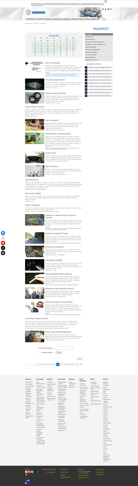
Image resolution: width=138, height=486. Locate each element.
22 (66, 49)
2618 (50, 364)
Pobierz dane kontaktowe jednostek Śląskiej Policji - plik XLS (107, 458)
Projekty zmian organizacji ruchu (62, 427)
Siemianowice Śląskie (106, 433)
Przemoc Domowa (49, 393)
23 (73, 49)
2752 (80, 364)
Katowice (105, 411)
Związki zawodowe (90, 57)
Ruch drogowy (61, 379)
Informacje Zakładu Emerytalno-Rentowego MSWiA (40, 432)
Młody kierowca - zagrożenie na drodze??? (62, 394)
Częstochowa (106, 399)
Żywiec (105, 452)
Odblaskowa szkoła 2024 (61, 420)
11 (41, 46)
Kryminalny (72, 379)
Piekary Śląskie (107, 423)
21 (60, 49)
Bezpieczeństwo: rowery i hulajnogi (62, 386)
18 (41, 49)
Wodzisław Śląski (107, 444)
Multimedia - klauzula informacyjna (95, 44)
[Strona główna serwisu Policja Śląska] (103, 9)
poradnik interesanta (100, 472)
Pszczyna (105, 425)
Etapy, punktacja (84, 403)
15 (66, 46)
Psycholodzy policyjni (40, 417)
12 (47, 46)
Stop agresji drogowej (61, 403)
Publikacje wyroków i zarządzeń (94, 42)
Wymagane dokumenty (83, 400)
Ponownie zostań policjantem (84, 417)
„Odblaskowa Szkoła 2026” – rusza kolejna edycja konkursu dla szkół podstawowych (62, 410)
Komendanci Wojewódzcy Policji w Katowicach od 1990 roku (40, 392)
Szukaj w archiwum (47, 352)
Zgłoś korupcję (94, 391)
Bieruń (105, 391)
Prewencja (49, 379)
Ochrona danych (90, 39)
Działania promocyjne (83, 384)
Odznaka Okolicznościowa (92, 49)
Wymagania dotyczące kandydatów (83, 392)
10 (35, 46)
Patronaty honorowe (91, 52)
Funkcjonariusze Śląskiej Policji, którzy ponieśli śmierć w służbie (41, 400)
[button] (28, 35)
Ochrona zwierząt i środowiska (51, 399)
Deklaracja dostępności (66, 477)
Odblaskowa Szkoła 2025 (61, 417)
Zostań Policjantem (82, 380)
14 (60, 46)
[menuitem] (30, 18)
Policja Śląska (39, 379)
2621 (61, 364)
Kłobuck (105, 413)
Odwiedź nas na (29, 472)
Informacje (36, 23)
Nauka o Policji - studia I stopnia (84, 388)
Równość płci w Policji (91, 60)
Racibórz (105, 427)
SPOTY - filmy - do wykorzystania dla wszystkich (62, 399)
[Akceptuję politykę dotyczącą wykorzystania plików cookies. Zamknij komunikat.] (105, 1)
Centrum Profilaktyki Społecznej (50, 389)
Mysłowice (106, 419)
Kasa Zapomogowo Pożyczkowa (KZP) (40, 408)
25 (41, 52)
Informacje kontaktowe (94, 382)
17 (35, 49)
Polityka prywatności (82, 477)
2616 (42, 364)
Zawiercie (105, 448)
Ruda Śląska (106, 429)
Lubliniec (105, 415)
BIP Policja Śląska (51, 472)
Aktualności (50, 382)
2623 (69, 364)
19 (47, 49)
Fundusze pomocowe (39, 413)
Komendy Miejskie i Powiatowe (106, 383)
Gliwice (105, 405)
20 (54, 49)
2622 (65, 364)
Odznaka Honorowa (90, 47)
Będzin (105, 387)
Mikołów (105, 417)
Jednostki (105, 379)
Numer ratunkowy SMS (95, 388)
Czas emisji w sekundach (45, 348)
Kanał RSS (26, 472)
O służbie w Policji (83, 396)
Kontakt (82, 407)
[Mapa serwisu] (106, 9)
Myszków (105, 421)
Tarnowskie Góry (107, 440)
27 (54, 52)
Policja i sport (40, 419)
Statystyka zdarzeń (90, 54)
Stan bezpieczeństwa (41, 382)
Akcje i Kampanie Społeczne (51, 384)
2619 (53, 364)
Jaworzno (105, 409)
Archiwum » (79, 358)
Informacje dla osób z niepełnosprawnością (96, 402)
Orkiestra (39, 421)
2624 (73, 364)
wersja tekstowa (99, 474)
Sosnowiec (106, 436)
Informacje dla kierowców (61, 424)
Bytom (105, 393)
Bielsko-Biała (106, 389)
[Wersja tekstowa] (108, 9)
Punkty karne (61, 430)
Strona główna (28, 23)
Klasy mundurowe (83, 413)
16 (73, 46)
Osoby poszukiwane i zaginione (72, 383)
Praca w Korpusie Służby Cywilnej (84, 409)
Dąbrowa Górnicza (105, 402)
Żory (104, 450)
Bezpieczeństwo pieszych (62, 382)
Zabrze (105, 446)
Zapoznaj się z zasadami (83, 475)
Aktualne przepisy (84, 405)
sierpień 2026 (54, 35)
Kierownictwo (89, 37)
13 (54, 46)
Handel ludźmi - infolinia (95, 394)
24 (35, 52)
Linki (92, 398)
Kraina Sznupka (51, 396)
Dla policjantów (40, 404)
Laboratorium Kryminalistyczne (41, 424)
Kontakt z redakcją (64, 472)
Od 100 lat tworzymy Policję (41, 386)
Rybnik (105, 431)
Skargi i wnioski (95, 396)
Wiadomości (43, 23)
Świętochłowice (107, 438)
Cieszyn (105, 397)
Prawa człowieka (41, 427)
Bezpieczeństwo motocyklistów (62, 390)
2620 (57, 364)
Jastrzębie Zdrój (107, 407)
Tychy (104, 442)
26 (47, 52)
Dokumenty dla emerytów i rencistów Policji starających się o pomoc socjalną (41, 440)
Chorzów (105, 395)
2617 (46, 364)
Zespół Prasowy (95, 385)
